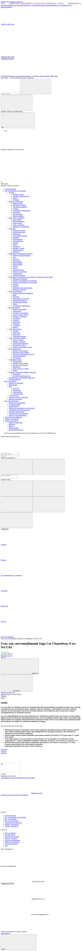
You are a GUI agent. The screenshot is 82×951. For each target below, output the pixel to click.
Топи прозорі (17, 223)
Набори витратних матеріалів (23, 293)
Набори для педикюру (20, 351)
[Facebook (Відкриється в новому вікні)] (46, 74)
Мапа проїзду (5, 933)
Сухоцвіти (16, 325)
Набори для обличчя (12, 419)
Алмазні (15, 209)
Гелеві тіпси (17, 261)
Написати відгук (6, 656)
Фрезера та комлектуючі (21, 196)
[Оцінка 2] (48, 488)
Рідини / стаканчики (20, 271)
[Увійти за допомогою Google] (48, 467)
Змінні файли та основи (21, 298)
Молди (15, 268)
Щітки (15, 304)
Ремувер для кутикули (20, 363)
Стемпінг (16, 320)
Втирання (16, 324)
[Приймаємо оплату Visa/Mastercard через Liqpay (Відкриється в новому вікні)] (18, 778)
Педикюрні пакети (19, 356)
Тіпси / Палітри (18, 340)
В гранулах (16, 390)
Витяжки (16, 200)
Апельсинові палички (20, 302)
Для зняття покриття (20, 207)
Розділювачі (17, 358)
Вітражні (16, 237)
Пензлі (15, 266)
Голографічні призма (20, 236)
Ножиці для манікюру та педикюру (25, 280)
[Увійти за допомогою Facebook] (16, 467)
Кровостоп (16, 367)
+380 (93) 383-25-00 (7, 24)
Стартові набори (10, 189)
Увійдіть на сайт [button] (6, 692)
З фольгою (16, 246)
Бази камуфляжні (18, 221)
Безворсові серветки (20, 300)
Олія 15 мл (16, 333)
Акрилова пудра (18, 270)
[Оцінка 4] (48, 504)
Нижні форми (17, 264)
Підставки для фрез (19, 205)
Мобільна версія (36, 793)
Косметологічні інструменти (22, 288)
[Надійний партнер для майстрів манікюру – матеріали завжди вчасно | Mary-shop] (11, 772)
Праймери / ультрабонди (21, 227)
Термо (15, 245)
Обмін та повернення (60, 5)
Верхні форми (17, 263)
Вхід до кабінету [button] (10, 833)
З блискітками (17, 239)
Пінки (15, 370)
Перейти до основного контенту (12, 1)
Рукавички (16, 374)
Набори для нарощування (21, 255)
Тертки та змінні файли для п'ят (23, 354)
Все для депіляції (10, 381)
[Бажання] (41, 141)
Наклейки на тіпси (19, 345)
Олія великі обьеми (19, 336)
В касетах (16, 388)
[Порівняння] (16, 103)
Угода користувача (11, 844)
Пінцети (15, 286)
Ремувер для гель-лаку (20, 365)
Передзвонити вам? (8, 59)
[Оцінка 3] (16, 504)
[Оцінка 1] (16, 488)
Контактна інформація (45, 5)
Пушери (15, 284)
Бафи (14, 295)
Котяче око (16, 234)
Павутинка (16, 322)
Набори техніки (18, 194)
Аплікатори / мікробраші (21, 306)
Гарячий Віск (17, 392)
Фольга (15, 327)
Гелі (14, 257)
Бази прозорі (17, 219)
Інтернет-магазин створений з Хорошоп (14, 795)
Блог (10, 7)
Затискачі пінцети (19, 275)
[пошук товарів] (35, 87)
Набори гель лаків (19, 230)
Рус (6, 131)
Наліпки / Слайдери (19, 316)
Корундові (16, 212)
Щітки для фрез (18, 216)
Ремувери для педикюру (21, 352)
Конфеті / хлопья (18, 248)
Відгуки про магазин (18, 5)
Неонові (15, 243)
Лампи (15, 198)
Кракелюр (16, 252)
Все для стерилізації (11, 401)
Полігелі (16, 259)
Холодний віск (18, 394)
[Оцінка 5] (16, 520)
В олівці (15, 331)
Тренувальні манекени (20, 343)
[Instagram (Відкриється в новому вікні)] (16, 74)
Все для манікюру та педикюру (15, 191)
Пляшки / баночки (19, 342)
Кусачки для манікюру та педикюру (25, 282)
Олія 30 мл (16, 334)
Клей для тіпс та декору (21, 369)
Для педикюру (18, 214)
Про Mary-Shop (6, 5)
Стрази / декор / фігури (20, 315)
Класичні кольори (19, 232)
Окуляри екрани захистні (21, 376)
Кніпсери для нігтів (19, 289)
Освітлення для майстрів (13, 417)
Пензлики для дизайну (20, 313)
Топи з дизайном (18, 225)
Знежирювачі (17, 361)
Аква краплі (17, 311)
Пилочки (16, 297)
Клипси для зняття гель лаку (22, 347)
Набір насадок (17, 203)
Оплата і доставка (32, 5)
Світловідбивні (18, 241)
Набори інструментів (20, 279)
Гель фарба (16, 318)
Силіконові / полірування (21, 210)
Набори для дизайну (20, 309)
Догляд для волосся (11, 421)
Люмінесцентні (18, 250)
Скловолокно (17, 273)
